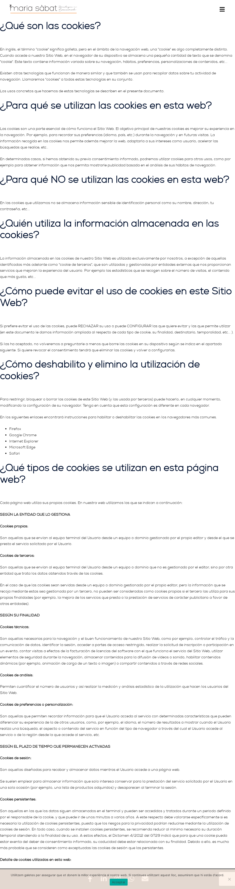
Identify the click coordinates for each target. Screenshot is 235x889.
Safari (14, 453)
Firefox (15, 429)
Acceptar (118, 882)
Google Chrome (22, 435)
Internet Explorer (23, 441)
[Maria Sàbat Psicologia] (43, 8)
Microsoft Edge (22, 447)
